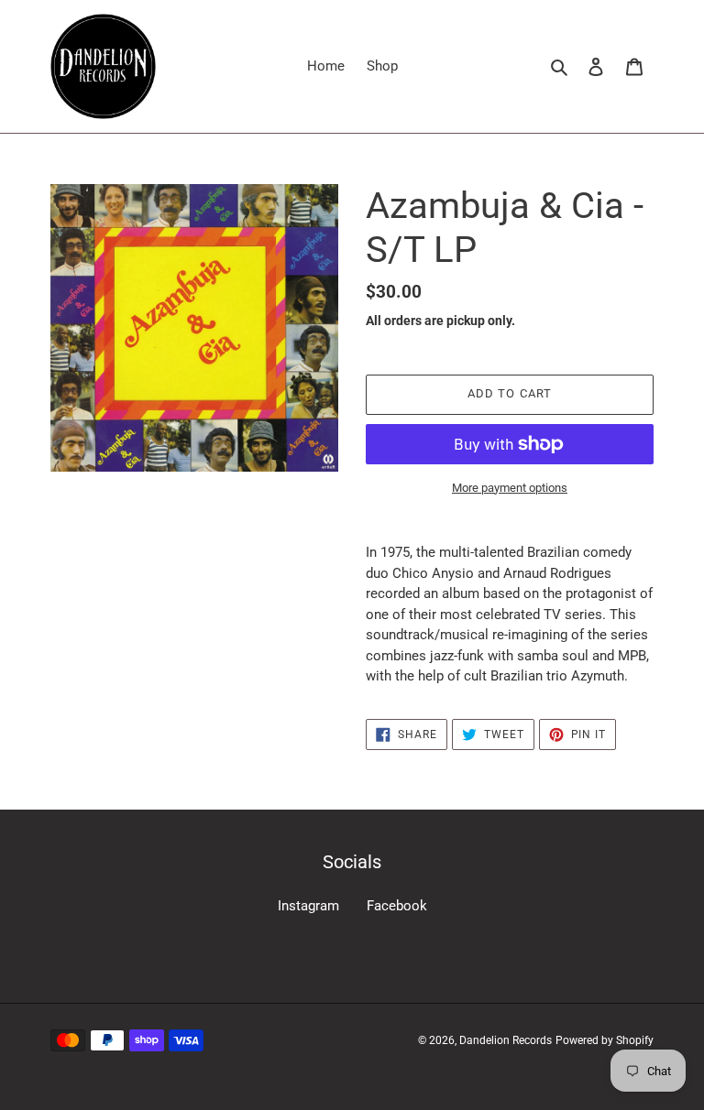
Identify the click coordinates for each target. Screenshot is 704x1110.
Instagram (308, 906)
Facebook (397, 906)
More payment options (509, 488)
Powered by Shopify (605, 1040)
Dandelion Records (505, 1040)
